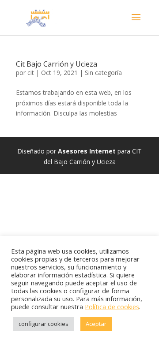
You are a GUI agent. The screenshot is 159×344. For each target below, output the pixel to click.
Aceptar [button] (96, 324)
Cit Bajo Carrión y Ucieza (56, 64)
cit (30, 72)
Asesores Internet (87, 151)
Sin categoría (103, 72)
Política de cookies (112, 306)
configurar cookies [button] (43, 324)
